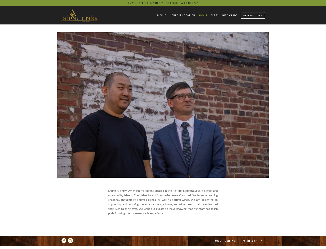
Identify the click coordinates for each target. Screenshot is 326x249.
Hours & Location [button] (182, 15)
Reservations (252, 15)
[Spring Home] (89, 15)
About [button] (203, 15)
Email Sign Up (252, 241)
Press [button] (215, 15)
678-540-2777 (189, 3)
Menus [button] (161, 15)
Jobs (218, 240)
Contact (231, 240)
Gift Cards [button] (230, 15)
